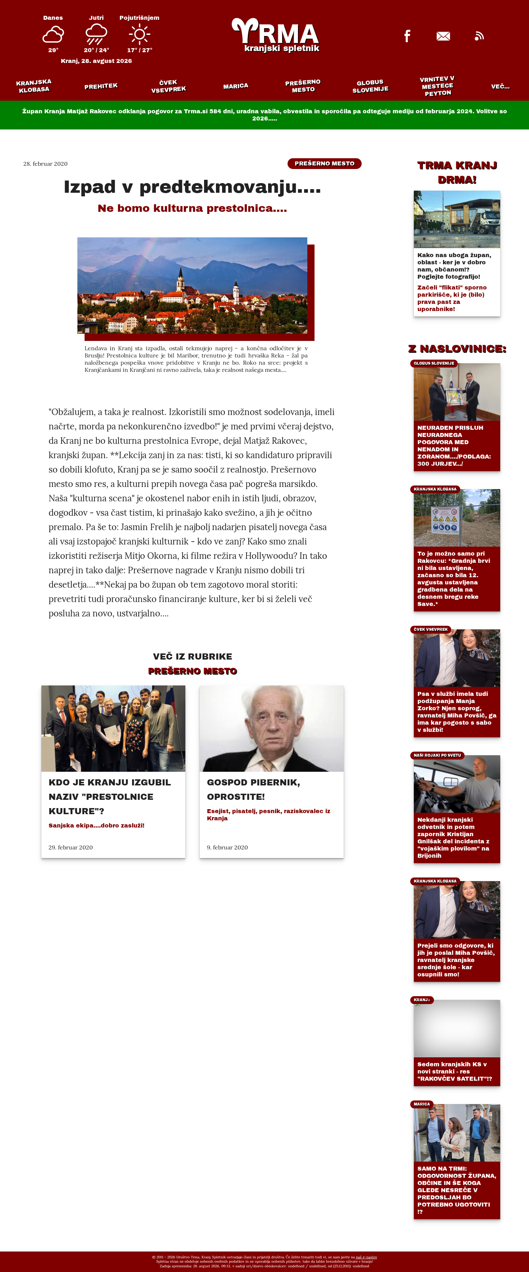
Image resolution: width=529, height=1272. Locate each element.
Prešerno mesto (303, 86)
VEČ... (500, 86)
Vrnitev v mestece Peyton (437, 86)
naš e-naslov (366, 1257)
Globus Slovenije (370, 86)
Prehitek (101, 86)
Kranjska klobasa (33, 86)
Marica (235, 86)
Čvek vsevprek (168, 86)
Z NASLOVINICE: (457, 348)
